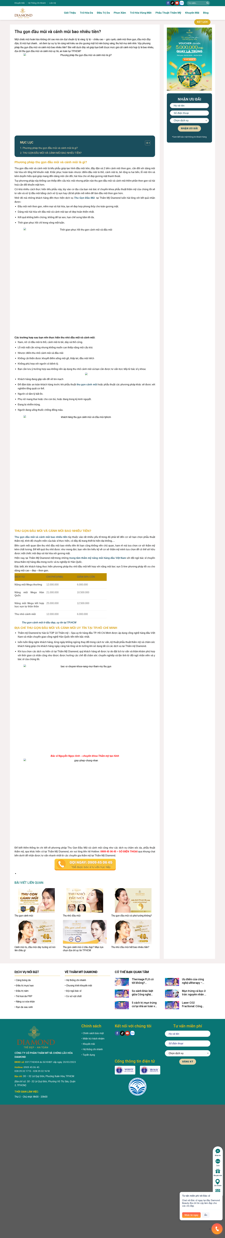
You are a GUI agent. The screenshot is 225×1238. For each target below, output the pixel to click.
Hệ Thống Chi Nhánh (37, 3)
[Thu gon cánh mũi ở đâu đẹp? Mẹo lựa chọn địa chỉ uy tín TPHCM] (85, 932)
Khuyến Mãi (20, 3)
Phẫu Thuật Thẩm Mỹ (168, 12)
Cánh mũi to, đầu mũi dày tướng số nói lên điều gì (35, 949)
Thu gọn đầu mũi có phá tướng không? (131, 915)
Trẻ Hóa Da (86, 12)
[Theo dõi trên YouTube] (177, 3)
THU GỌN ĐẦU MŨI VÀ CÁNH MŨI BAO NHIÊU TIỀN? (52, 152)
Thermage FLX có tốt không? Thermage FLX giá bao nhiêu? (143, 981)
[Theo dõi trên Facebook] (168, 3)
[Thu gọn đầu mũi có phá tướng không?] (133, 900)
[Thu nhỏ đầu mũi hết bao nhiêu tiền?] (133, 932)
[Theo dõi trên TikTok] (172, 3)
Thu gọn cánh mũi (24, 915)
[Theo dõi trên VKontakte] (181, 3)
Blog (205, 12)
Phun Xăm (120, 12)
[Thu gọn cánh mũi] (36, 900)
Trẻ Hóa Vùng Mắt (141, 12)
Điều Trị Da (103, 12)
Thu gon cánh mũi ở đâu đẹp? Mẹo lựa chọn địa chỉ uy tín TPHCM (83, 949)
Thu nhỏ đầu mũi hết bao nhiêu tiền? (130, 947)
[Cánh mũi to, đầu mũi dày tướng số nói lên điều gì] (36, 932)
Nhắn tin (218, 1155)
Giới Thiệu (70, 12)
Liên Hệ (52, 3)
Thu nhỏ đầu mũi (72, 915)
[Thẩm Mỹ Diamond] (33, 13)
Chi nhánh (217, 1185)
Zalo (218, 1165)
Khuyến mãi (218, 1175)
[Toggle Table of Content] (146, 142)
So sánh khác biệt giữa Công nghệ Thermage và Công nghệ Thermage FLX (144, 992)
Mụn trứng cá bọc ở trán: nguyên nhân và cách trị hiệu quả (194, 992)
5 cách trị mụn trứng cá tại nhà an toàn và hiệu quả (144, 1004)
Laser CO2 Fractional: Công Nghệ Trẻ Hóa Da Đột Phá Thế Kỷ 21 (194, 1004)
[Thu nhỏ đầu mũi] (85, 900)
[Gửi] (207, 3)
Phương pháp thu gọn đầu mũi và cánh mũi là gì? (50, 147)
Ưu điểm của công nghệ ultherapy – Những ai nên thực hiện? (193, 981)
